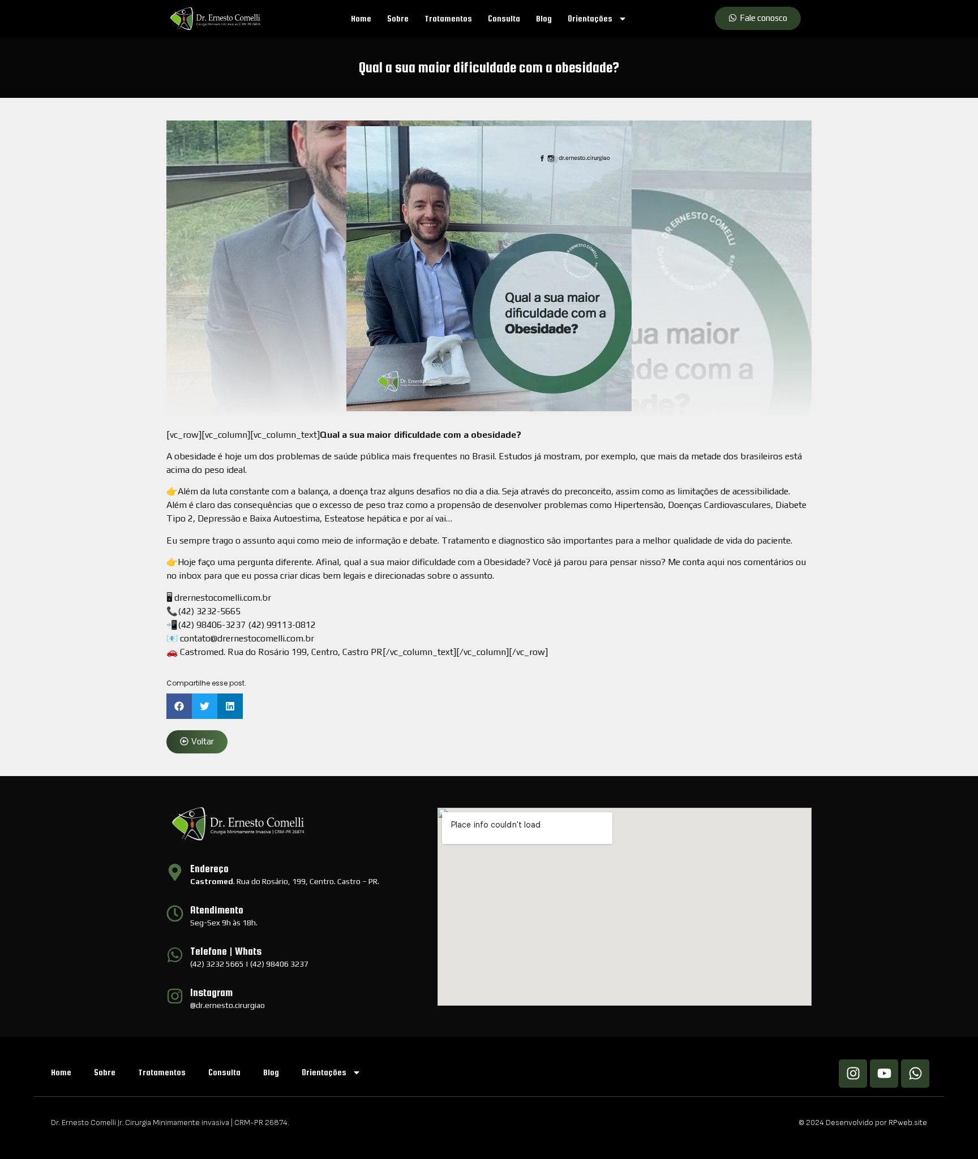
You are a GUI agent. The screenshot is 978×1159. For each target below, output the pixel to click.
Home (361, 18)
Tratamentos (448, 18)
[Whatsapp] (915, 1073)
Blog (544, 18)
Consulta (504, 18)
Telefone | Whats (225, 951)
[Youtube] (884, 1073)
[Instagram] (853, 1073)
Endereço (209, 868)
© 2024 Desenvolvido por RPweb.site (863, 1122)
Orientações (590, 18)
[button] (179, 706)
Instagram (211, 992)
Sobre (398, 18)
